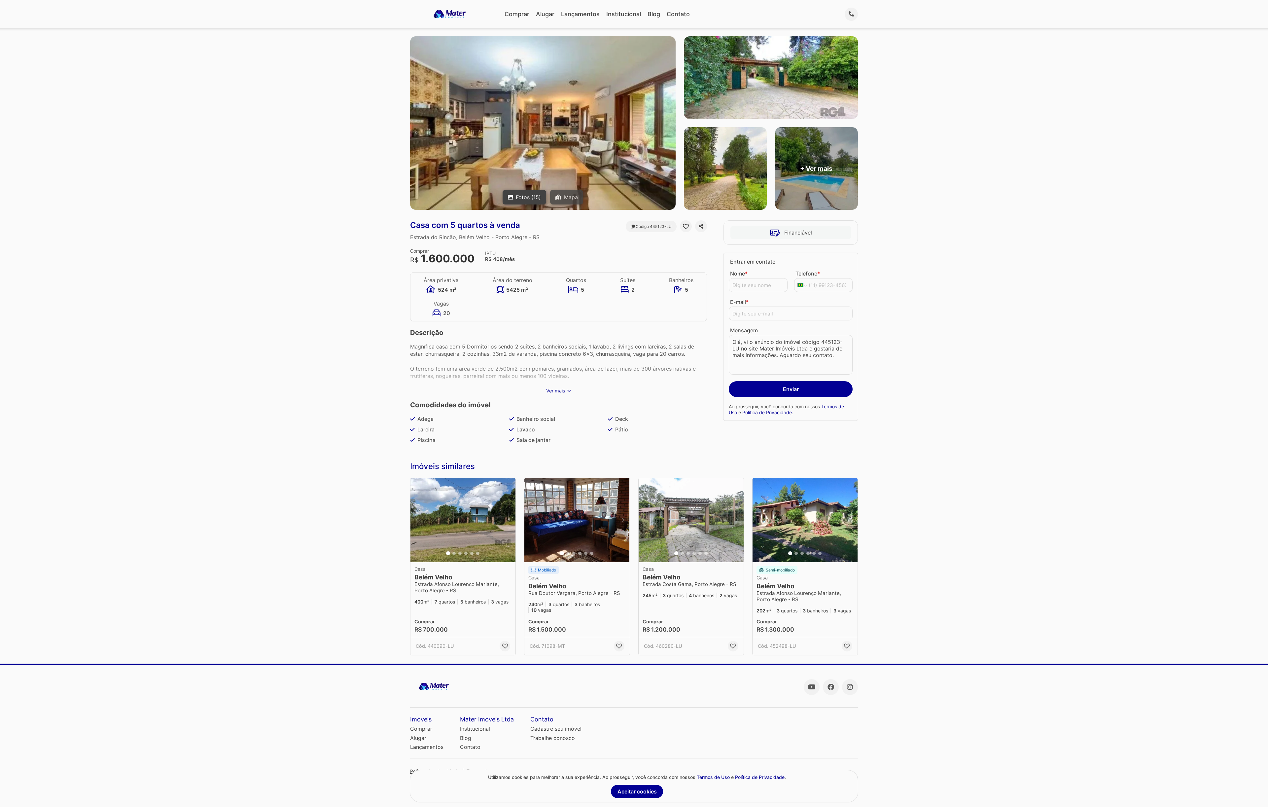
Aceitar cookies (637, 791)
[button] (462, 520)
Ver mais (555, 390)
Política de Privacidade (767, 412)
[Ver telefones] (851, 14)
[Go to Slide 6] (477, 553)
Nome (739, 273)
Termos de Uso (713, 777)
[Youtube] (812, 687)
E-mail (739, 302)
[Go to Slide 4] (466, 553)
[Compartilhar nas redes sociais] (701, 226)
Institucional (623, 14)
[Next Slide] (508, 520)
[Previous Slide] (417, 520)
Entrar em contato (753, 261)
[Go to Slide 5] (472, 553)
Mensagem (744, 330)
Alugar (545, 14)
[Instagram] (850, 687)
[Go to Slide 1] (448, 553)
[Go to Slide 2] (454, 553)
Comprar (517, 14)
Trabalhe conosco (552, 738)
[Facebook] (831, 687)
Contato (678, 14)
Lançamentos (580, 14)
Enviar (791, 389)
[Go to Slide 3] (460, 553)
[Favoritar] (686, 226)
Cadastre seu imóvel (555, 728)
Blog (654, 14)
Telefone (807, 273)
